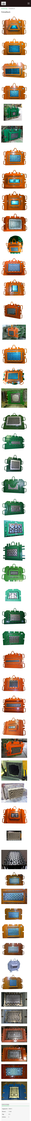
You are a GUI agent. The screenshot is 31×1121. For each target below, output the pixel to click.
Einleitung (4, 8)
